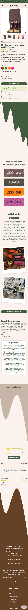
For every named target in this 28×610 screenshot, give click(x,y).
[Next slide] (26, 1)
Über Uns (14, 591)
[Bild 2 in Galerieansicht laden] (10, 37)
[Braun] (2, 68)
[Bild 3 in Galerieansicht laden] (14, 37)
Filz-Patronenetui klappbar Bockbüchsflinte (13, 43)
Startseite (4, 41)
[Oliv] (5, 68)
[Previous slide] (1, 1)
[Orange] (9, 68)
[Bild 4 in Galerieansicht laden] (18, 37)
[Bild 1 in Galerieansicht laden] (5, 37)
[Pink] (12, 68)
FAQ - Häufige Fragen (14, 593)
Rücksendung (14, 599)
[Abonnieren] (25, 577)
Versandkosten (9, 78)
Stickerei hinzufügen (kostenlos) (9, 71)
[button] (22, 5)
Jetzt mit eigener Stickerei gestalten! (14, 311)
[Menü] (2, 5)
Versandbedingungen (14, 596)
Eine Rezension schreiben (14, 457)
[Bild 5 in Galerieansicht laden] (23, 37)
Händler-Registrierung (14, 601)
